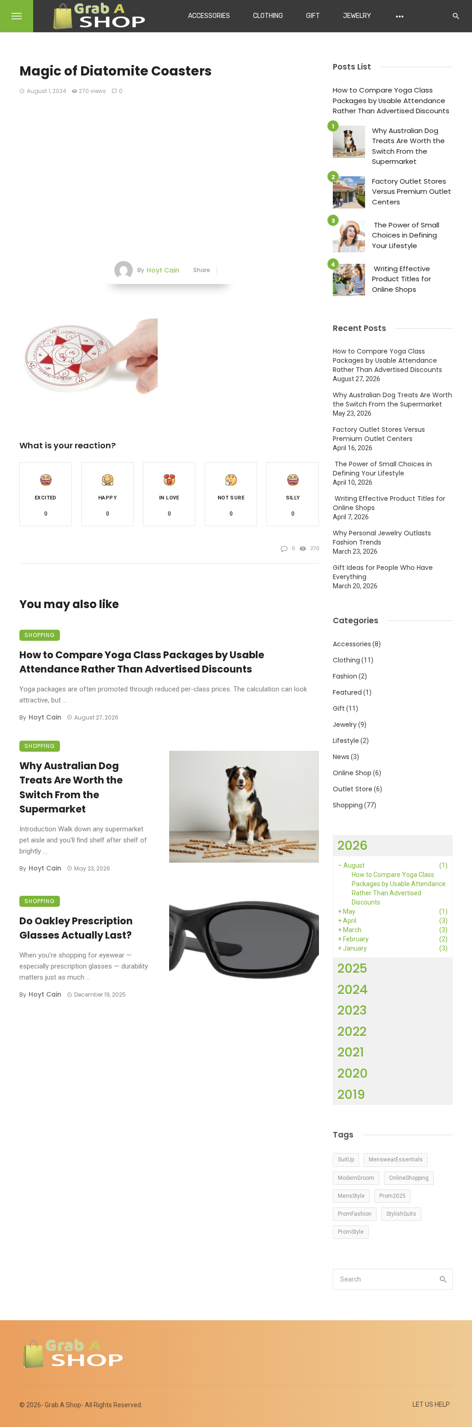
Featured (347, 692)
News (341, 756)
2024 (352, 989)
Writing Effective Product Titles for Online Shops (401, 279)
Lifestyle (346, 740)
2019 (351, 1094)
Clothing (268, 16)
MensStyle (351, 1196)
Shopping (39, 635)
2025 (352, 968)
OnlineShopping (409, 1178)
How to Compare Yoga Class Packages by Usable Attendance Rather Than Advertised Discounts (141, 662)
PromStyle (351, 1232)
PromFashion (355, 1214)
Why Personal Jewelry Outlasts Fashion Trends (382, 537)
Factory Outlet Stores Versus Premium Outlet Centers (411, 191)
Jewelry (357, 16)
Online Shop (352, 772)
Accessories (209, 16)
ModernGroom (356, 1178)
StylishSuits (401, 1214)
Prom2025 (392, 1196)
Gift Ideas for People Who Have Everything (383, 572)
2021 (350, 1052)
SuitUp (346, 1159)
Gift (313, 16)
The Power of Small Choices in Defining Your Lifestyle (405, 235)
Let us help (431, 1405)
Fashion (345, 676)
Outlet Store (352, 789)
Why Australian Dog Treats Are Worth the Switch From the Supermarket (71, 787)
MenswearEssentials (396, 1159)
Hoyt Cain (163, 270)
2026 (352, 845)
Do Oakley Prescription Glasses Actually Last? (76, 928)
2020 (352, 1073)
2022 (351, 1031)
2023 (352, 1010)
